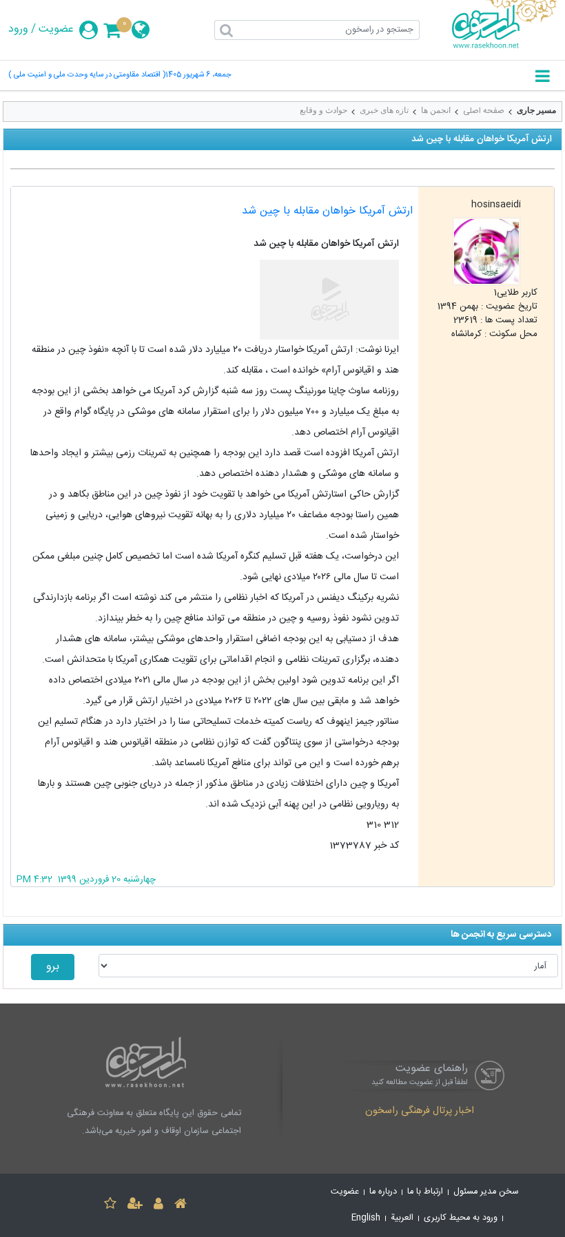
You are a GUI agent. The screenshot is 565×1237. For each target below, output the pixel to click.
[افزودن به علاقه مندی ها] (110, 1206)
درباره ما (383, 1192)
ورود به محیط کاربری (460, 1218)
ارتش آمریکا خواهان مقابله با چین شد (327, 211)
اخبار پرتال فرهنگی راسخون (419, 1111)
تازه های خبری (384, 110)
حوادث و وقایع (323, 110)
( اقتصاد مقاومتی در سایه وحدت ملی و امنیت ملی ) (86, 75)
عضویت (56, 29)
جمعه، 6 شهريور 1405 (198, 75)
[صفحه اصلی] (180, 1206)
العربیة (402, 1218)
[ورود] (158, 1206)
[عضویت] (135, 1206)
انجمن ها (436, 110)
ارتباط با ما (425, 1192)
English (365, 1218)
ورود (18, 29)
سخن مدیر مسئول (486, 1192)
